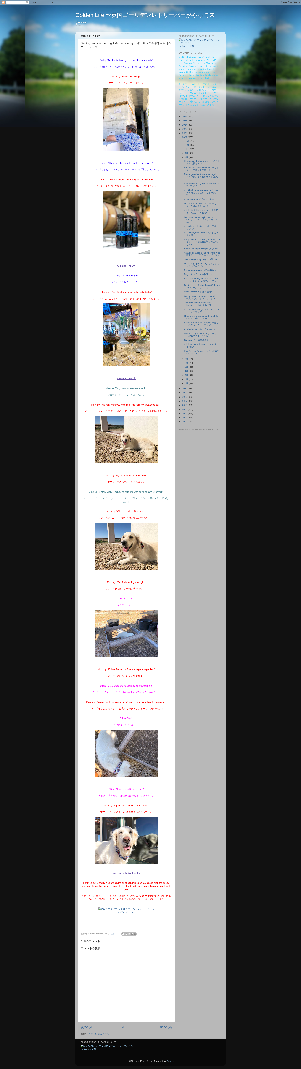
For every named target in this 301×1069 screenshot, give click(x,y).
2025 (185, 120)
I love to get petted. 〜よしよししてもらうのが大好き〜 (201, 264)
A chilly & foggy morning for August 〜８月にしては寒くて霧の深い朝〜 (201, 192)
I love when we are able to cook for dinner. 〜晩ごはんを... (201, 317)
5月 (187, 367)
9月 (187, 153)
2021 (185, 137)
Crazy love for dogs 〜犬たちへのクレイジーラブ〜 (201, 310)
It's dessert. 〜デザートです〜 (199, 199)
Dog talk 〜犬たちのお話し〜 (198, 274)
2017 (185, 401)
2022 (185, 133)
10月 (187, 149)
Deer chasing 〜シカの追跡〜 (198, 292)
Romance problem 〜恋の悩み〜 (200, 270)
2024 (185, 125)
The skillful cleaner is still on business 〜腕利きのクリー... (199, 303)
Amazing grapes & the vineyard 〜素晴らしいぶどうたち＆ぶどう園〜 (202, 254)
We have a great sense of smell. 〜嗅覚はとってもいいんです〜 (201, 297)
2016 (185, 405)
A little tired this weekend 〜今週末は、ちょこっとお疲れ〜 (201, 211)
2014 (185, 413)
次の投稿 (87, 1027)
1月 (187, 383)
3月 (187, 375)
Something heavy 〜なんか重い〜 (200, 259)
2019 (185, 393)
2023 (185, 129)
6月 (187, 363)
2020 (185, 388)
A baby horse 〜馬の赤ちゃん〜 (199, 329)
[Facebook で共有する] (132, 934)
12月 (187, 141)
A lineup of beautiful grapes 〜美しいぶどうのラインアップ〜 (201, 324)
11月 (187, 145)
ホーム (126, 1027)
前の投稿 (166, 1027)
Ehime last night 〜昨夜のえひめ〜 (201, 248)
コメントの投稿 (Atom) (97, 1034)
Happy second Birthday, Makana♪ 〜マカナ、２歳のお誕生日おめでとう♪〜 (202, 242)
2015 (185, 409)
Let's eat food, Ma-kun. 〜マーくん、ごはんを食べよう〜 (200, 204)
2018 (185, 397)
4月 (187, 371)
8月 (187, 157)
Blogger (170, 1061)
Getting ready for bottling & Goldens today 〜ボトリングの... (202, 286)
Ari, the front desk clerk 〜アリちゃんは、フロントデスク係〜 (201, 168)
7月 (187, 358)
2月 (187, 379)
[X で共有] (129, 934)
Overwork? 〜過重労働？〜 (197, 340)
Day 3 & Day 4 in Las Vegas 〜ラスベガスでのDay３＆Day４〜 (201, 334)
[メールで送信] (123, 934)
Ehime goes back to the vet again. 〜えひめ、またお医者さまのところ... (201, 177)
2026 (185, 116)
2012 (185, 422)
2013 (185, 417)
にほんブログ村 (126, 912)
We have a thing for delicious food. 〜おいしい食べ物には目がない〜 (201, 279)
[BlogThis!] (126, 934)
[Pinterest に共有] (135, 934)
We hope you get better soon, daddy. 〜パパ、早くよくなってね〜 (201, 219)
